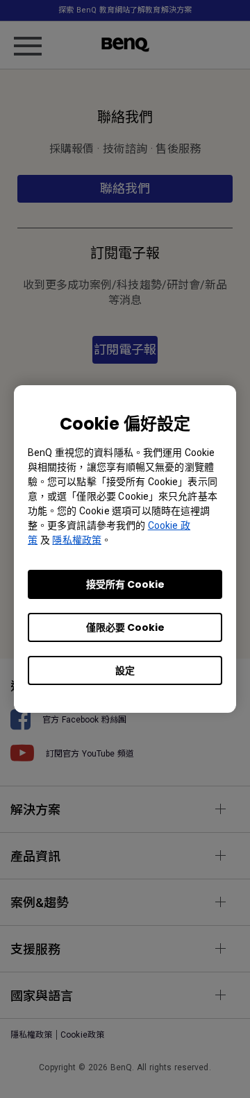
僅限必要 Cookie (125, 627)
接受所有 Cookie (125, 584)
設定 (125, 670)
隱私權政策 (76, 540)
